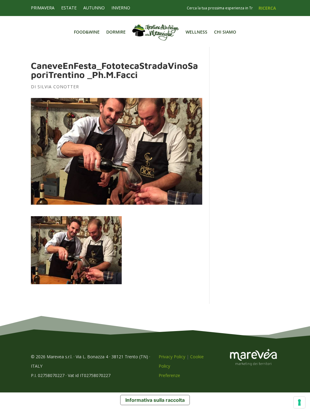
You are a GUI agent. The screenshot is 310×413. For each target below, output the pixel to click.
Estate (69, 8)
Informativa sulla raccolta (155, 400)
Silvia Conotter (58, 86)
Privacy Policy (172, 356)
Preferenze (169, 375)
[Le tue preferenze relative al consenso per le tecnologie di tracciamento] (299, 402)
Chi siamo (225, 32)
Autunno (94, 8)
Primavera (42, 8)
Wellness (196, 32)
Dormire (116, 32)
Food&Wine (87, 32)
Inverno (120, 8)
